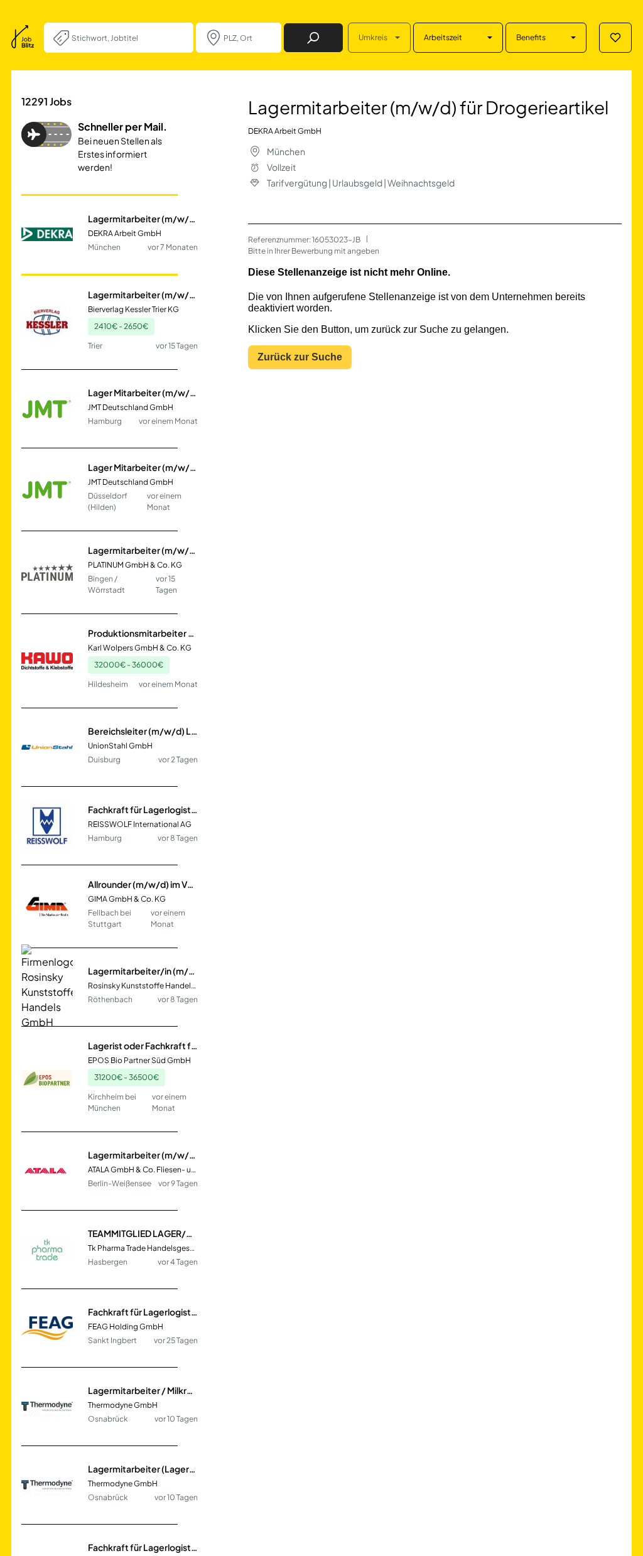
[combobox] (127, 38)
